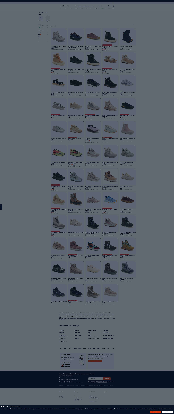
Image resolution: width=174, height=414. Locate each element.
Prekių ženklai (96, 8)
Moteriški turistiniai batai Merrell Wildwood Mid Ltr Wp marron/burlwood (75, 256)
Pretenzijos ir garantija (77, 399)
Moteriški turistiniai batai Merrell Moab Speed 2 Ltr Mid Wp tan (127, 256)
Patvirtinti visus (155, 412)
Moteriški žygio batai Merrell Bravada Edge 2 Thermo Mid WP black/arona (92, 233)
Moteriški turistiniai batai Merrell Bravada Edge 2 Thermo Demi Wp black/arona (128, 233)
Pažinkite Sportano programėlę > (66, 362)
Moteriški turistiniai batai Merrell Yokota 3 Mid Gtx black (75, 302)
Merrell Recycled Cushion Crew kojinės (126, 46)
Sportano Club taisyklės (93, 397)
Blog (74, 401)
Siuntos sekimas (61, 395)
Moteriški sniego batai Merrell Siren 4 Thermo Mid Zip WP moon (92, 302)
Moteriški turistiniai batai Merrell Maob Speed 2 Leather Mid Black (127, 70)
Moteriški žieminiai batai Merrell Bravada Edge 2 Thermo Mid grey (59, 233)
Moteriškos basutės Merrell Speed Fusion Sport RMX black (58, 93)
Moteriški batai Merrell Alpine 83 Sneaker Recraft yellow (74, 139)
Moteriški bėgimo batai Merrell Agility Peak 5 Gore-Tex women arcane (75, 47)
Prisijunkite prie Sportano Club (95, 361)
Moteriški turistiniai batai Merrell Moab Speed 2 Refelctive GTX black (58, 279)
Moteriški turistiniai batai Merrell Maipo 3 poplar (76, 232)
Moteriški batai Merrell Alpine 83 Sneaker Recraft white (92, 163)
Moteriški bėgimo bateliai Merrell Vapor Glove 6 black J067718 (76, 70)
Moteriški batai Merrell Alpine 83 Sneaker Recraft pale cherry (109, 233)
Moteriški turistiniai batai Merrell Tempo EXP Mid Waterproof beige (93, 187)
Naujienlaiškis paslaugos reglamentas (93, 396)
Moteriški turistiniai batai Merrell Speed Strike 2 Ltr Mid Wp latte (110, 187)
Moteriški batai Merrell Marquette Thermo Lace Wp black (93, 70)
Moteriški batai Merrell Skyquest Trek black (92, 92)
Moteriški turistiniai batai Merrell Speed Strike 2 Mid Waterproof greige (58, 47)
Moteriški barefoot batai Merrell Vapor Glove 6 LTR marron (93, 47)
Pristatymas (61, 396)
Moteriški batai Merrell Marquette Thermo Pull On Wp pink (127, 139)
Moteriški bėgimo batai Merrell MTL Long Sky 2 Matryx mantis (58, 163)
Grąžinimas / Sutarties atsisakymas (77, 398)
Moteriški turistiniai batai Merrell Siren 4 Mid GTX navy (59, 302)
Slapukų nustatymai (92, 399)
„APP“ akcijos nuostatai (93, 401)
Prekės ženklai (43, 12)
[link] (108, 6)
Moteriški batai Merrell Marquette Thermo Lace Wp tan (58, 70)
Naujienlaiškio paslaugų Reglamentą (102, 382)
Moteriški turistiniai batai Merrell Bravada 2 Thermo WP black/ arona (109, 256)
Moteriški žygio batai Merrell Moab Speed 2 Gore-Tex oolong (127, 163)
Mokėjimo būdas (62, 397)
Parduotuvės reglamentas (93, 393)
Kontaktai (105, 395)
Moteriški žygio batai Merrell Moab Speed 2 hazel (58, 256)
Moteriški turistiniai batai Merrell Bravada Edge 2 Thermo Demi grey (110, 163)
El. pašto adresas (92, 378)
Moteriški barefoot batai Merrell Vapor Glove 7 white (58, 139)
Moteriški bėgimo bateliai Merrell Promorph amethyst (92, 139)
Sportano (39, 12)
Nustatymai (167, 412)
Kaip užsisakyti (61, 393)
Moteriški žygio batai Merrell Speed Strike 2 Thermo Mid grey (127, 279)
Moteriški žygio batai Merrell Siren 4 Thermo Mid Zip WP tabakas (76, 210)
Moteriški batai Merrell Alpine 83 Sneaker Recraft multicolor (92, 256)
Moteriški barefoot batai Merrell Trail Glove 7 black (127, 116)
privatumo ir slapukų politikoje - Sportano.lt (51, 409)
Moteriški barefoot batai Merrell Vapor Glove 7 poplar (76, 116)
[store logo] (64, 6)
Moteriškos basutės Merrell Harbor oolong (58, 115)
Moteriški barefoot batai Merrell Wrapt (126, 186)
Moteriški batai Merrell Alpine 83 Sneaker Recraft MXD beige (92, 116)
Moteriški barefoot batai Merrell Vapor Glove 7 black (76, 93)
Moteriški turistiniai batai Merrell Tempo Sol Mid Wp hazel (110, 302)
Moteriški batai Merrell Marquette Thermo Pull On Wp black (110, 47)
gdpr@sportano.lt (29, 409)
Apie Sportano (106, 393)
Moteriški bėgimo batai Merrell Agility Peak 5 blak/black (58, 187)
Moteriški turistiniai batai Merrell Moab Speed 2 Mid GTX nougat (110, 116)
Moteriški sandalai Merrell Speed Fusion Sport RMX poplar (109, 70)
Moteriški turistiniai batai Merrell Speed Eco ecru (93, 278)
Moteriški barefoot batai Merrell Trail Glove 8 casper (127, 93)
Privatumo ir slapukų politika (93, 398)
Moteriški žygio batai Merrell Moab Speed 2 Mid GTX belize (76, 187)
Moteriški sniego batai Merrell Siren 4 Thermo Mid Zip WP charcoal (109, 279)
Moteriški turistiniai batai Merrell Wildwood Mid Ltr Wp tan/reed (58, 210)
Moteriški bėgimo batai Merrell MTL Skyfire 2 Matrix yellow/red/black (75, 163)
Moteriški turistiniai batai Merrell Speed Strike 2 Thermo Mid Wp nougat (75, 279)
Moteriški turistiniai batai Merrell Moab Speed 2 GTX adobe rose (93, 210)
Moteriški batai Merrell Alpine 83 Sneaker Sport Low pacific (110, 139)
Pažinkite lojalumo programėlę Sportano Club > (95, 358)
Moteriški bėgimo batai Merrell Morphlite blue (109, 209)
